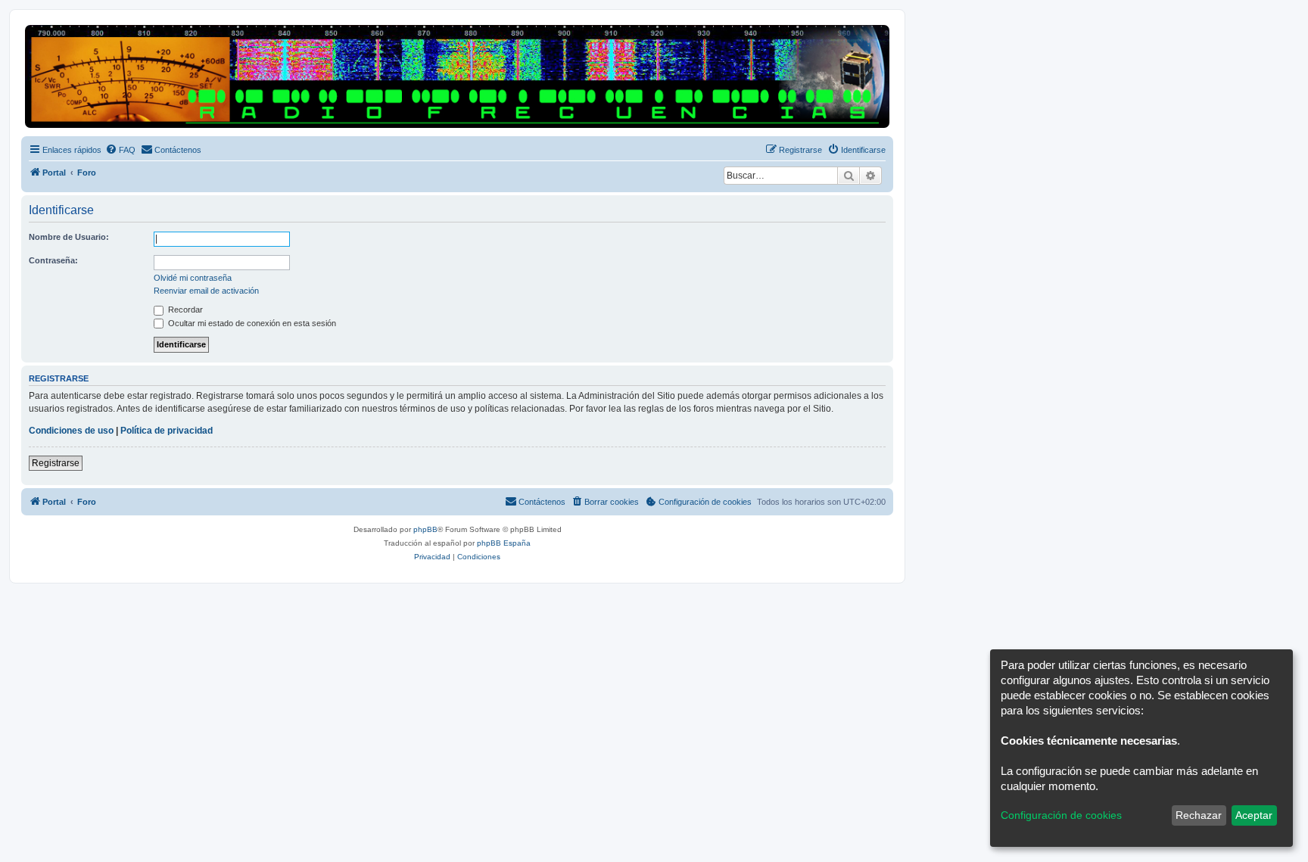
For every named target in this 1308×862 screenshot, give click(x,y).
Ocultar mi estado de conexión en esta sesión (251, 323)
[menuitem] (120, 150)
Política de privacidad (166, 430)
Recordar (184, 309)
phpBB (425, 529)
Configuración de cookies (1061, 815)
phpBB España (504, 543)
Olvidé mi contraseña (193, 277)
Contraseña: (53, 260)
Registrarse (55, 463)
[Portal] (457, 76)
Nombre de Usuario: (69, 236)
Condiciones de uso (71, 430)
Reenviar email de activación (206, 290)
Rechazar (1199, 815)
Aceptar (1253, 815)
